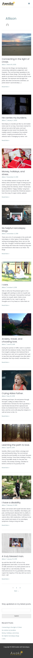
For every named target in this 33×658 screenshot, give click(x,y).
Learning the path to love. (16, 444)
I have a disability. (11, 502)
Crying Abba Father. (12, 393)
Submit (16, 616)
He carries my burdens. (14, 117)
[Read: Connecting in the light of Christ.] (16, 44)
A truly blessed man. (13, 556)
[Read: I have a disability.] (16, 487)
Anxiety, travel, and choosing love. (12, 340)
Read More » (5, 87)
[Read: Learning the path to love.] (16, 433)
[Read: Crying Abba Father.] (16, 380)
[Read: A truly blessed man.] (16, 543)
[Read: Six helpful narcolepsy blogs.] (16, 215)
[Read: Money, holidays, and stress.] (16, 158)
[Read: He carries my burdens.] (16, 104)
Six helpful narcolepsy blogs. (13, 229)
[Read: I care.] (16, 271)
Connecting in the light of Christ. (15, 60)
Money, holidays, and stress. (13, 173)
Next (16, 591)
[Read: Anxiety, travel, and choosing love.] (16, 324)
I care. (5, 284)
